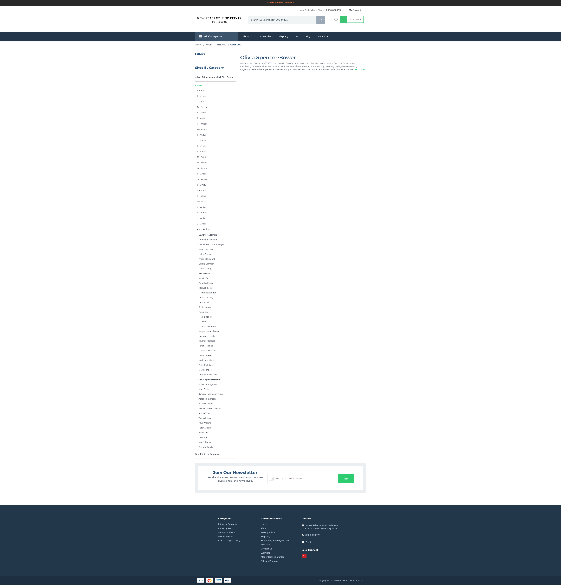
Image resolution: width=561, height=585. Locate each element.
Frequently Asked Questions (275, 540)
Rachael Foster (206, 288)
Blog (308, 36)
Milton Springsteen (208, 384)
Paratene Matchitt (207, 350)
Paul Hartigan (205, 307)
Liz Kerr (202, 321)
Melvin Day (204, 278)
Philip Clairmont (207, 259)
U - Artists (202, 201)
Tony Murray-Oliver (208, 374)
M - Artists (202, 157)
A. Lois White (205, 413)
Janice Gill (204, 302)
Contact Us (322, 36)
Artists (198, 85)
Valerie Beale (205, 432)
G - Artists (202, 123)
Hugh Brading (206, 249)
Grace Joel (204, 312)
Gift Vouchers (266, 36)
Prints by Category (227, 524)
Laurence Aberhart (208, 235)
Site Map (265, 544)
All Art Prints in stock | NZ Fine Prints (214, 77)
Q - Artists (202, 179)
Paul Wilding (205, 423)
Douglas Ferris (206, 283)
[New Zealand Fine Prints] (220, 19)
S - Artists (201, 190)
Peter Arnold (205, 427)
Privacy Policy (268, 532)
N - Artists (202, 162)
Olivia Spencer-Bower (210, 379)
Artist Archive (203, 229)
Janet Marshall (206, 345)
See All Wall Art (226, 536)
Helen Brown (205, 254)
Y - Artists (201, 218)
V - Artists (201, 207)
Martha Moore (206, 370)
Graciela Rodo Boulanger (211, 244)
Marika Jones (205, 317)
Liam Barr (203, 437)
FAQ (297, 36)
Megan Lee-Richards (209, 331)
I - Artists (201, 135)
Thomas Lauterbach (208, 326)
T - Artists (201, 196)
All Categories (212, 36)
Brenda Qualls (206, 447)
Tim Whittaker (206, 418)
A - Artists (201, 90)
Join (345, 478)
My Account (355, 10)
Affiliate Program (269, 561)
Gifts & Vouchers (226, 532)
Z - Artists (201, 223)
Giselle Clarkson (206, 263)
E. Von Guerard (206, 403)
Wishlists (265, 553)
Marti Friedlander (207, 292)
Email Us (310, 542)
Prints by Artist (225, 528)
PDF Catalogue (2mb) (229, 540)
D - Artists (202, 107)
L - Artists (201, 151)
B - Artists (201, 96)
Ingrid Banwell (206, 442)
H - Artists (202, 129)
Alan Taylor (204, 389)
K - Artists (201, 146)
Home (264, 524)
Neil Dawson (205, 273)
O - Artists (202, 168)
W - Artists (202, 212)
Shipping (283, 36)
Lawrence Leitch (207, 336)
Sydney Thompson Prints (211, 394)
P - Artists (201, 173)
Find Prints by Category (207, 454)
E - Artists (201, 112)
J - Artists (201, 140)
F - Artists (201, 118)
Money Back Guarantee (272, 557)
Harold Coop (205, 268)
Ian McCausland (207, 360)
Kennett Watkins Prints (210, 408)
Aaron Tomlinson (207, 399)
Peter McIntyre (206, 365)
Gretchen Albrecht (208, 239)
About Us (247, 36)
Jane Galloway (206, 297)
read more (359, 69)
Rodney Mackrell (207, 341)
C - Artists (201, 101)
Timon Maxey (205, 355)
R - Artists (201, 185)
